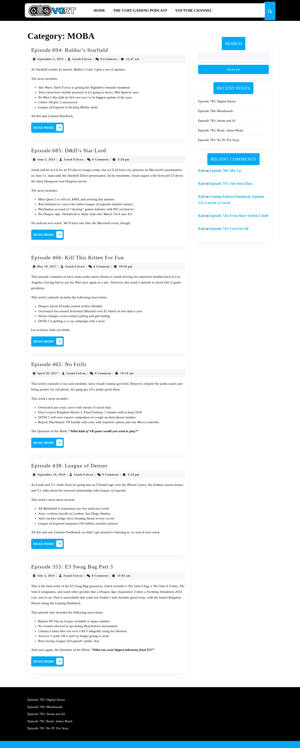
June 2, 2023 (46, 159)
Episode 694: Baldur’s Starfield (69, 50)
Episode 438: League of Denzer (69, 465)
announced (70, 102)
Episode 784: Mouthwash (215, 111)
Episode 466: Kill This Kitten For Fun (77, 257)
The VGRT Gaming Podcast (140, 10)
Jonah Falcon (82, 59)
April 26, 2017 (47, 373)
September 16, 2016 (51, 474)
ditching (73, 107)
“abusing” (77, 209)
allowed (59, 626)
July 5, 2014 (46, 575)
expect (51, 412)
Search (233, 43)
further (85, 306)
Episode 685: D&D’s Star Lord (68, 150)
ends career (67, 407)
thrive (109, 92)
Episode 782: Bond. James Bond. (221, 130)
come (91, 422)
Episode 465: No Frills (59, 364)
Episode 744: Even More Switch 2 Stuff (239, 216)
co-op (70, 321)
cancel (65, 204)
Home (99, 10)
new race (81, 97)
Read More (48, 129)
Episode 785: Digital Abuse (217, 101)
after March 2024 (108, 214)
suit (68, 631)
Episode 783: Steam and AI (216, 120)
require (69, 417)
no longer (66, 621)
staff (72, 636)
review (100, 518)
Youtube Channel (193, 10)
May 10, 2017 (47, 266)
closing (50, 641)
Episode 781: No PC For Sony (218, 140)
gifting (83, 316)
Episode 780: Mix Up (225, 170)
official (65, 199)
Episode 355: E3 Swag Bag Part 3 (72, 567)
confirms (52, 513)
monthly (101, 523)
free (84, 508)
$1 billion (110, 311)
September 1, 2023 (50, 59)
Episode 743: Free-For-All (229, 229)
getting (79, 87)
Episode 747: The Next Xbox (231, 183)
